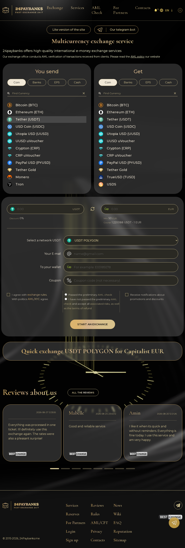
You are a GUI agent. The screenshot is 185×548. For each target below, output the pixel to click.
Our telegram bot (122, 29)
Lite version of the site (68, 29)
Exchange (55, 7)
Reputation (122, 531)
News (117, 505)
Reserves (72, 514)
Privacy (96, 531)
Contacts (142, 7)
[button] (54, 468)
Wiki (117, 514)
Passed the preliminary (90, 294)
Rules (95, 514)
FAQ (117, 522)
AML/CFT (99, 522)
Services (77, 7)
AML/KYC (34, 299)
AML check (105, 294)
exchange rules (37, 294)
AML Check (97, 10)
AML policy (138, 56)
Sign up (72, 540)
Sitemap (119, 540)
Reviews (97, 505)
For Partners (120, 10)
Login (70, 531)
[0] (155, 10)
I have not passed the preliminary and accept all (91, 304)
